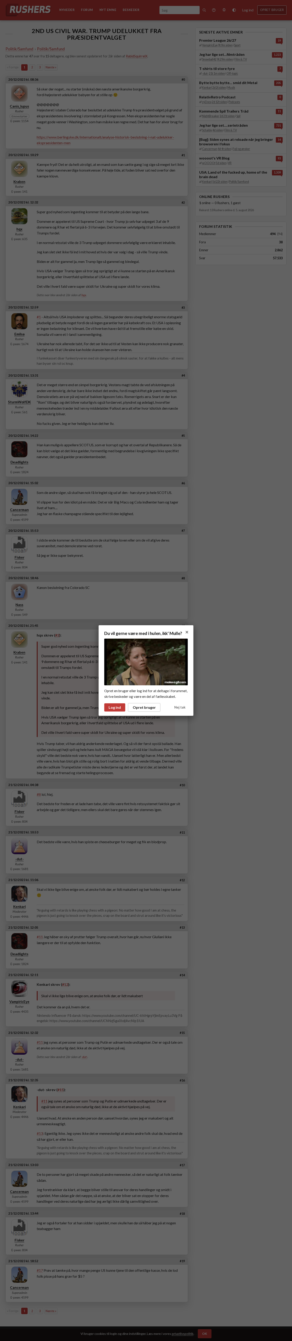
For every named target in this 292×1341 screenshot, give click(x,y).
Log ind (115, 707)
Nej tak (179, 707)
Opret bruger (144, 707)
